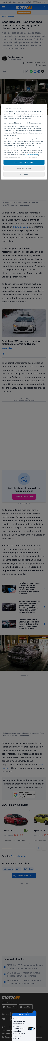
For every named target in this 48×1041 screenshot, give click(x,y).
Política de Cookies (31, 155)
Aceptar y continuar (24, 162)
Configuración (24, 168)
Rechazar (24, 174)
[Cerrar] (34, 1012)
